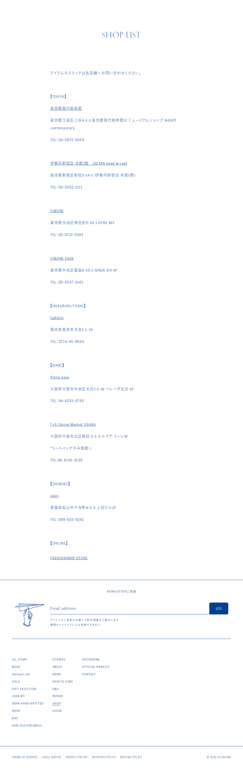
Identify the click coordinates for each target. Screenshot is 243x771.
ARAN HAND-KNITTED (27, 703)
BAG (15, 718)
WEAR (16, 711)
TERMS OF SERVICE (24, 757)
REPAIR (57, 696)
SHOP (56, 703)
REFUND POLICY (131, 757)
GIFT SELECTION (24, 689)
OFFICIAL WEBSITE (95, 667)
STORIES (59, 659)
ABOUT (57, 667)
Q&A (55, 689)
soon (54, 496)
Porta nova (59, 377)
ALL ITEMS (19, 659)
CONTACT (89, 674)
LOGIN (57, 711)
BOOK (16, 667)
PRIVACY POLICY (77, 757)
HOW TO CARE (62, 681)
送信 (219, 608)
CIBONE (57, 211)
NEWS (56, 674)
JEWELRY (18, 696)
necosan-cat (21, 674)
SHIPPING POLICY (104, 757)
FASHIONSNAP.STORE (69, 558)
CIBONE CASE (62, 258)
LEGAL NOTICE (51, 757)
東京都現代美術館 (66, 108)
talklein (57, 318)
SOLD (16, 681)
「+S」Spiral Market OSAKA (73, 424)
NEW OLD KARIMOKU (27, 725)
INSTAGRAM (90, 659)
